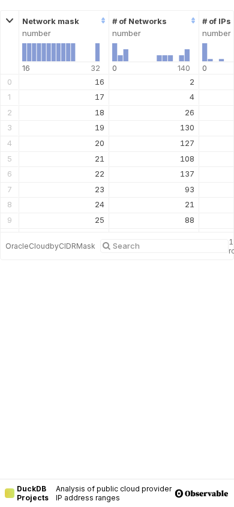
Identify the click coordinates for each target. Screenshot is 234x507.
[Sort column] (102, 21)
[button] (10, 42)
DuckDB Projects (33, 493)
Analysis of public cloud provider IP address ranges (114, 493)
